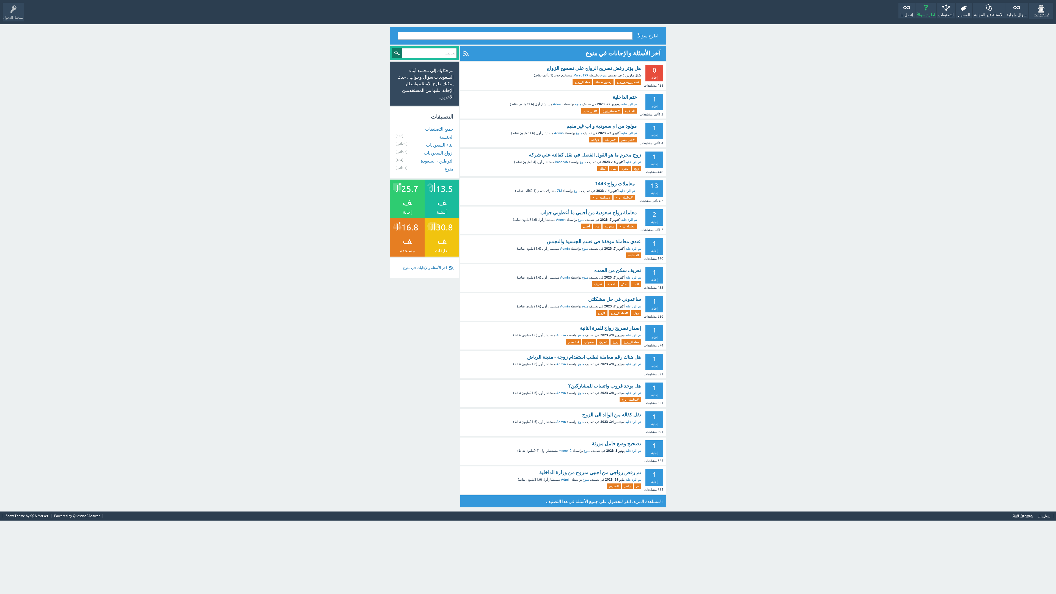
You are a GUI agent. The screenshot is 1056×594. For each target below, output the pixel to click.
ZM (559, 191)
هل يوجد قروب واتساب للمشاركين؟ (604, 386)
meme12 (565, 451)
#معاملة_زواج (611, 110)
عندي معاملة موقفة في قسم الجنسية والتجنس (594, 241)
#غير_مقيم (590, 110)
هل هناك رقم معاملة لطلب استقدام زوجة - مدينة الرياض (584, 357)
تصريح (603, 341)
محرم (625, 168)
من (597, 226)
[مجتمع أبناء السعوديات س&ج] (1041, 11)
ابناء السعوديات (439, 144)
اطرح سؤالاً (926, 15)
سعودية (609, 226)
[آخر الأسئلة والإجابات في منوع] (465, 53)
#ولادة (595, 139)
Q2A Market (39, 516)
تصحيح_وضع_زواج (628, 82)
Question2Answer (86, 516)
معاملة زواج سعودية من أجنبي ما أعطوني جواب (588, 212)
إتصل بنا (906, 15)
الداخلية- (633, 255)
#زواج (601, 313)
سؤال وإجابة (1017, 15)
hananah (561, 162)
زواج (636, 313)
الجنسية (446, 136)
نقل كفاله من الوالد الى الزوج (611, 414)
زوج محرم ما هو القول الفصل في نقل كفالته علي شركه (585, 155)
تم (637, 486)
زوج (636, 168)
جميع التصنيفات (439, 129)
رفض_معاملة (603, 82)
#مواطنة (610, 139)
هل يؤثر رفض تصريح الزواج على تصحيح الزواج (594, 68)
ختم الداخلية (625, 97)
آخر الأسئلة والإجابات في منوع (425, 268)
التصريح (614, 486)
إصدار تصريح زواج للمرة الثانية (610, 328)
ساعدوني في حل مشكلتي (614, 299)
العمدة (611, 284)
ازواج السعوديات (438, 152)
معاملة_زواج (582, 82)
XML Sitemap (1023, 516)
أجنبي (586, 226)
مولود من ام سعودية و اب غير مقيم (601, 126)
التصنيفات (946, 15)
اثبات (636, 284)
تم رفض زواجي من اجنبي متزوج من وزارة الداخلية (590, 472)
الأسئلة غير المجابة (988, 15)
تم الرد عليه (629, 104)
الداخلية (630, 110)
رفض (627, 486)
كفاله (603, 168)
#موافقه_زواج (601, 197)
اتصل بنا (1045, 516)
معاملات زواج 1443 (615, 183)
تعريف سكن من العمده (617, 270)
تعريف (598, 284)
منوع (603, 75)
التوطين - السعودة (437, 160)
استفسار (573, 341)
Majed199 (580, 75)
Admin (558, 104)
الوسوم (964, 15)
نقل (613, 168)
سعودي (589, 341)
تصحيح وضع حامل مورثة (616, 443)
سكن (624, 284)
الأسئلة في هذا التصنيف (567, 501)
